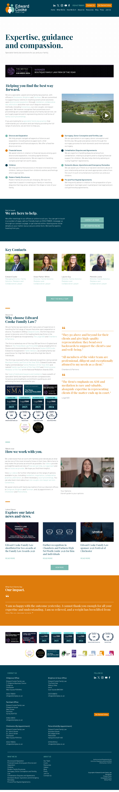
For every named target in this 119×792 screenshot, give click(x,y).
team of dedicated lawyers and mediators (25, 374)
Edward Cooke (33, 332)
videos (48, 463)
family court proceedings (15, 116)
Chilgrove (10, 489)
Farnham (37, 97)
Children (12, 165)
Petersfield (22, 492)
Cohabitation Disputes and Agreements (81, 150)
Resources (90, 10)
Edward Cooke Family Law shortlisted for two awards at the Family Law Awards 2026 (20, 548)
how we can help (35, 466)
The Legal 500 (39, 336)
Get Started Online (104, 5)
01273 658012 (52, 694)
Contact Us (91, 5)
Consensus (25, 107)
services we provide (16, 468)
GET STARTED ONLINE (92, 226)
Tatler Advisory (31, 351)
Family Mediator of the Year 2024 (36, 365)
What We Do (61, 10)
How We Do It (71, 10)
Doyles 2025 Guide (47, 348)
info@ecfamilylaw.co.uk (14, 696)
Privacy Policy (107, 776)
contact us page (21, 223)
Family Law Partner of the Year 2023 (25, 367)
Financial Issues (15, 150)
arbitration (13, 104)
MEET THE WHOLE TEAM (59, 299)
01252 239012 (10, 718)
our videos (13, 473)
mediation (40, 102)
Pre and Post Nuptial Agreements (78, 180)
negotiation (39, 475)
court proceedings (45, 477)
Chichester (17, 97)
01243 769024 (11, 742)
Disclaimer (108, 774)
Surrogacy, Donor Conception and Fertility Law (83, 135)
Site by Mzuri (108, 780)
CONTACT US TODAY (92, 220)
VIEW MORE (59, 567)
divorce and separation (19, 102)
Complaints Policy (106, 778)
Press (102, 10)
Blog (96, 10)
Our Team (47, 761)
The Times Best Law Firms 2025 (25, 346)
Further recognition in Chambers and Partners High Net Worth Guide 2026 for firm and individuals (58, 549)
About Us (81, 10)
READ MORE (10, 558)
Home (53, 10)
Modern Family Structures (19, 177)
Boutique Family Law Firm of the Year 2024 (22, 362)
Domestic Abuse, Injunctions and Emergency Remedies (87, 165)
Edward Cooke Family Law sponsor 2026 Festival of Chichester (94, 548)
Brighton (26, 97)
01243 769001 (78, 5)
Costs (46, 763)
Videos (46, 767)
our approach (48, 466)
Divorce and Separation (18, 135)
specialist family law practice (35, 121)
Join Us (108, 10)
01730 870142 (52, 742)
